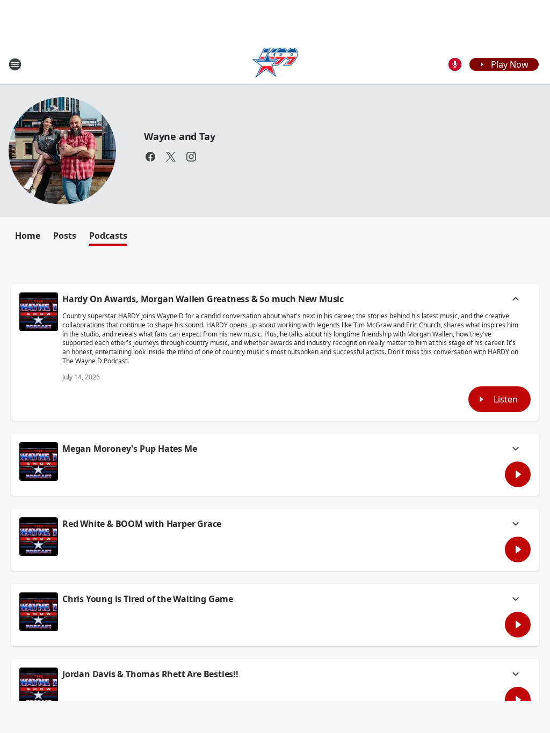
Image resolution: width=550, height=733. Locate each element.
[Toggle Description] (515, 299)
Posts (64, 235)
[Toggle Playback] (38, 311)
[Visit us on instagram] (191, 156)
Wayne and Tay (179, 136)
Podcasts (108, 235)
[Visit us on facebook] (150, 156)
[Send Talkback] (454, 64)
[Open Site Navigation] (15, 64)
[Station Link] (275, 64)
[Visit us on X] (170, 156)
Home (27, 235)
